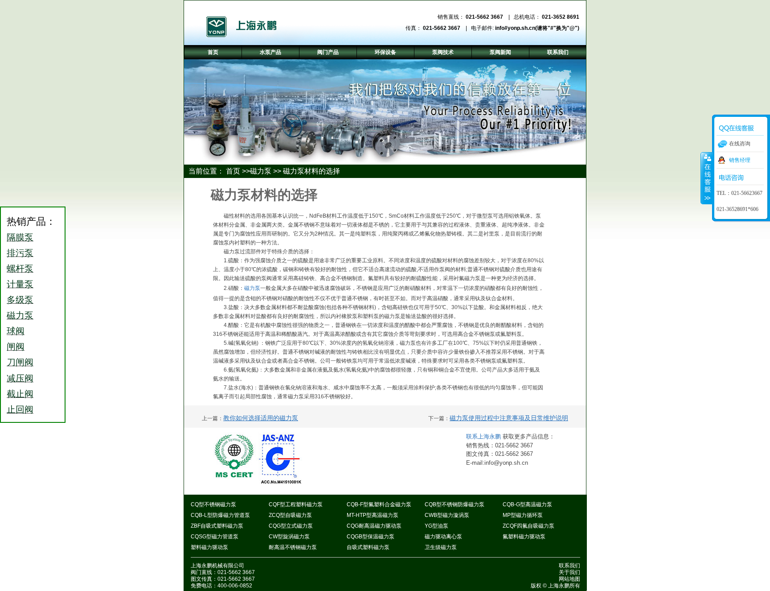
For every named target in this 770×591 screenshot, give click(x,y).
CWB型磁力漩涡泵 (447, 515)
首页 (233, 171)
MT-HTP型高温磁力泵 (372, 515)
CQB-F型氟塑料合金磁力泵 (379, 504)
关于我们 (569, 572)
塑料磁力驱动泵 (209, 547)
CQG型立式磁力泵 (291, 526)
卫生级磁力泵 (441, 547)
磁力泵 (260, 171)
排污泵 (20, 253)
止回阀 (20, 409)
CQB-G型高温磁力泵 (527, 504)
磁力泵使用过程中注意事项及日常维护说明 (509, 418)
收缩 (706, 178)
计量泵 (20, 284)
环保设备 (385, 52)
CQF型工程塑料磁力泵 (296, 504)
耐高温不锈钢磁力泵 (293, 547)
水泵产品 (270, 52)
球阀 (16, 331)
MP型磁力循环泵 (523, 515)
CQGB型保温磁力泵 (370, 536)
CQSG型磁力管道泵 (214, 536)
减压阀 (20, 378)
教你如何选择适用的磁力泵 (260, 418)
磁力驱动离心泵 (443, 536)
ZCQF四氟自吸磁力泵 (528, 526)
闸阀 (16, 346)
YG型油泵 (436, 526)
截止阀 (20, 394)
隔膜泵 (20, 237)
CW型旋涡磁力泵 (289, 536)
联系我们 (569, 565)
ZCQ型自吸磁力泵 (290, 515)
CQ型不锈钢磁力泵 (213, 504)
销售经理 (739, 160)
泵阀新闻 (500, 52)
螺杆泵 (20, 268)
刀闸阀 (20, 362)
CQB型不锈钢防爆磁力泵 (454, 504)
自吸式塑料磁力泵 (368, 547)
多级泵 (20, 300)
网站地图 (569, 579)
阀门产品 (328, 52)
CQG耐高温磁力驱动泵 (374, 526)
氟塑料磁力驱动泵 (524, 536)
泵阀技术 (443, 52)
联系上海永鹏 (484, 436)
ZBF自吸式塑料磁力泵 (217, 526)
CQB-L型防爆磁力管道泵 (220, 515)
